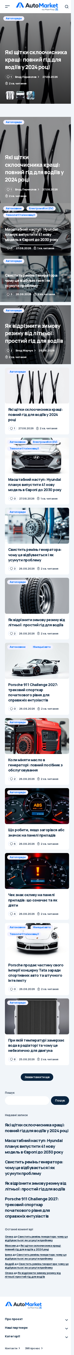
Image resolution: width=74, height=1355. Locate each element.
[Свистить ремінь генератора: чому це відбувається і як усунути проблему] (37, 279)
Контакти (11, 1348)
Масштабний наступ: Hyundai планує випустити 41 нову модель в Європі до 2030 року (34, 1146)
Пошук (10, 1093)
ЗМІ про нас (32, 1348)
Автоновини (14, 18)
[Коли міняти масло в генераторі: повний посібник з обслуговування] (37, 736)
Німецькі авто (42, 647)
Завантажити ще (37, 1077)
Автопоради (14, 122)
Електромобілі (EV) (41, 18)
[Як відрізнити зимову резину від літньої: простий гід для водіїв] (37, 334)
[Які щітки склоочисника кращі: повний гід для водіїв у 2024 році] (37, 160)
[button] (7, 7)
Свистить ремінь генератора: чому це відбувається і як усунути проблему (34, 1167)
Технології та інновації (20, 25)
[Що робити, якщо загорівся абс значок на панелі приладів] (37, 806)
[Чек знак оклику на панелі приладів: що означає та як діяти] (37, 871)
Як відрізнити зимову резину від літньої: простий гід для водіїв (35, 1186)
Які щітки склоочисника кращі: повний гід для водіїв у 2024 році (36, 1127)
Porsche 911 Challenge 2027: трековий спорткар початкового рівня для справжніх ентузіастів (32, 1207)
